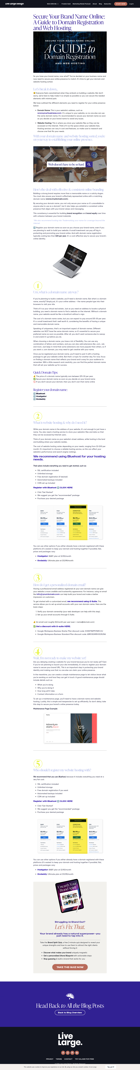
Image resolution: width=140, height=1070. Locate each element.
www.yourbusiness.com (49, 113)
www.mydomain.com (57, 199)
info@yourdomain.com (48, 594)
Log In (131, 4)
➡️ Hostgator (40, 396)
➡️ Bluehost (39, 393)
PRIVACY (49, 1059)
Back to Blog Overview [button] (70, 1012)
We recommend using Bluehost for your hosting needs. (69, 458)
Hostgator (42, 556)
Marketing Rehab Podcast (82, 4)
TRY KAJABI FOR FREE (84, 1059)
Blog (100, 4)
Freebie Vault (66, 4)
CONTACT (68, 1059)
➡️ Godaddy (39, 399)
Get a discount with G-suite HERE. (52, 626)
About (95, 4)
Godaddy (42, 560)
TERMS (59, 1059)
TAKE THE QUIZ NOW (70, 967)
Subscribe (107, 4)
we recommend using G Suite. (82, 601)
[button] (120, 4)
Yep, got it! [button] (110, 1067)
